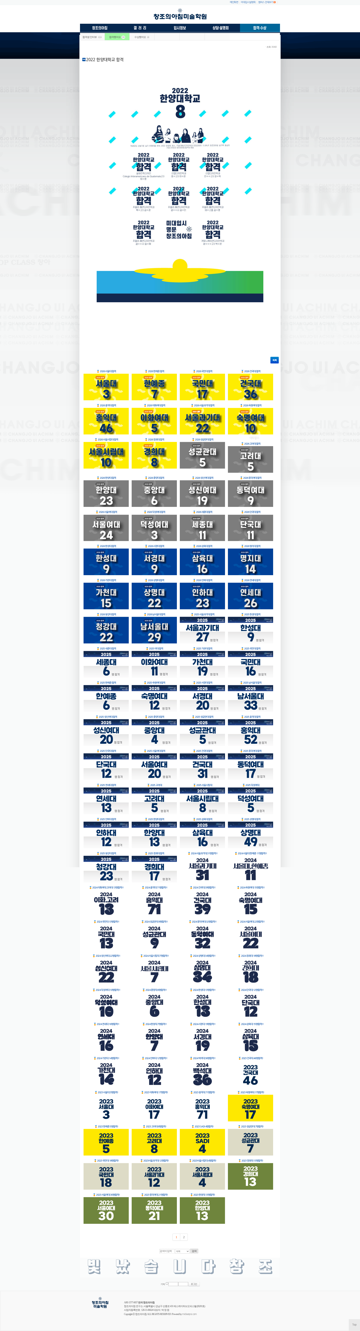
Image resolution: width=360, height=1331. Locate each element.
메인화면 (234, 2)
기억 (163, 1284)
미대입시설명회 (248, 2)
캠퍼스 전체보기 (265, 2)
